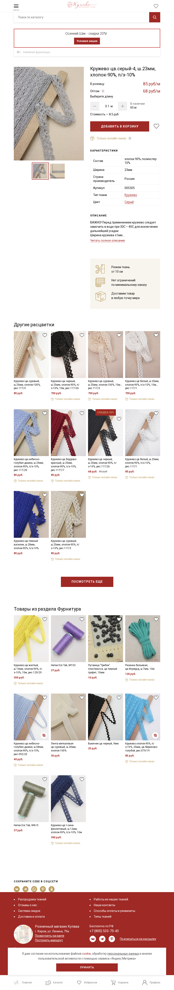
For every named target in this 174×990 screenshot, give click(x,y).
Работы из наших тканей (111, 899)
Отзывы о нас (27, 905)
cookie (86, 953)
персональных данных (123, 953)
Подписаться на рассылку (138, 939)
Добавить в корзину (120, 126)
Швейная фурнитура (36, 52)
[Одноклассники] (51, 889)
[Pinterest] (43, 889)
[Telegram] (25, 889)
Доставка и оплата (31, 916)
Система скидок (29, 911)
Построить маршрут (49, 940)
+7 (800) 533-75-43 (104, 931)
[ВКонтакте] (17, 889)
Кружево (131, 195)
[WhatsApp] (34, 889)
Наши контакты (104, 905)
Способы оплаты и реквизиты (114, 911)
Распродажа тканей (32, 899)
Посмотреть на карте (49, 935)
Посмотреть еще (87, 581)
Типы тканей (102, 916)
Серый (129, 202)
